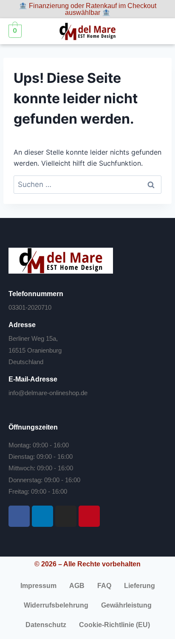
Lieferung (139, 585)
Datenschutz (45, 624)
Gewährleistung (126, 605)
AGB (77, 585)
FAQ (104, 585)
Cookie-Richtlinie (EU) (114, 624)
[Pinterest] (89, 516)
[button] (158, 31)
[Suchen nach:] (87, 184)
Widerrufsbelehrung (56, 605)
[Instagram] (65, 516)
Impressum (38, 585)
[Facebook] (19, 516)
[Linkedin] (42, 516)
